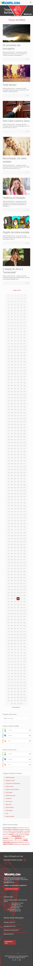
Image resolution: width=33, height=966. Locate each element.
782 (12, 685)
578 (12, 583)
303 (15, 445)
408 (24, 496)
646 (18, 616)
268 (18, 427)
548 (12, 568)
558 (24, 571)
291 (15, 439)
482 (12, 535)
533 (21, 559)
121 (8, 355)
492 (24, 538)
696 (24, 640)
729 (15, 658)
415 (8, 502)
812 (12, 700)
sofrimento (20, 842)
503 (21, 544)
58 (18, 322)
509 (21, 547)
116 (12, 352)
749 (21, 667)
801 (15, 694)
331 (8, 460)
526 (18, 556)
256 (18, 421)
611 (21, 598)
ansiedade (14, 827)
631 (8, 610)
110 (12, 349)
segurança (13, 842)
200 (12, 394)
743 (21, 664)
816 (24, 700)
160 (18, 373)
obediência (21, 834)
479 (21, 532)
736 (18, 661)
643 (9, 616)
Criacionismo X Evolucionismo (13, 783)
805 (9, 697)
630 (24, 607)
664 (18, 625)
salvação (6, 842)
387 (15, 487)
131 (21, 358)
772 (18, 679)
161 (21, 373)
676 (18, 631)
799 (9, 694)
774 (24, 679)
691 (8, 640)
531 (15, 559)
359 (21, 472)
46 (18, 316)
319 (8, 454)
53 (21, 319)
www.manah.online (14, 907)
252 (24, 418)
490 (18, 538)
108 (24, 346)
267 (15, 427)
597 (15, 592)
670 (18, 628)
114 (24, 349)
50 (11, 319)
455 (21, 520)
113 (21, 349)
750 (24, 667)
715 (8, 652)
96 (24, 340)
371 (21, 478)
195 (15, 391)
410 (12, 499)
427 (9, 508)
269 (21, 427)
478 (18, 532)
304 (18, 445)
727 (8, 658)
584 (12, 586)
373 (9, 481)
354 (24, 469)
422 (12, 505)
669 (15, 628)
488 (12, 538)
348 (24, 466)
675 (15, 631)
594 (24, 589)
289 (9, 439)
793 (9, 691)
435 (15, 511)
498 (24, 541)
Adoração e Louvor (10, 780)
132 (24, 358)
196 (18, 391)
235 (9, 412)
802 (18, 694)
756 (24, 670)
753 (15, 670)
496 (18, 541)
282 (24, 433)
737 (21, 661)
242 (12, 415)
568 (18, 577)
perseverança (12, 838)
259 (9, 424)
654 (24, 619)
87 (15, 337)
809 (21, 697)
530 (12, 559)
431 (21, 508)
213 (15, 400)
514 (18, 550)
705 (15, 646)
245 (21, 415)
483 (15, 535)
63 (15, 325)
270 (24, 427)
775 (8, 682)
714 (24, 649)
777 (15, 682)
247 (9, 418)
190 (18, 388)
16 (18, 301)
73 (8, 331)
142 (18, 364)
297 (15, 442)
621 (15, 604)
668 (12, 628)
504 (24, 544)
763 (9, 676)
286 (18, 436)
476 (12, 532)
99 (15, 343)
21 (14, 304)
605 (21, 595)
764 (12, 676)
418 (18, 502)
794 (12, 691)
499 (9, 544)
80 (12, 334)
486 (24, 535)
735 (15, 661)
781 (8, 685)
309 (15, 448)
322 (18, 454)
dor (3, 832)
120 (24, 352)
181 (8, 385)
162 (24, 373)
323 (21, 454)
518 (12, 553)
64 (18, 325)
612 (24, 598)
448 (18, 517)
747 (15, 667)
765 (15, 676)
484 (18, 535)
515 (21, 550)
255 (15, 421)
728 (12, 658)
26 (11, 307)
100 (18, 343)
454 (18, 520)
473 (21, 529)
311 (21, 448)
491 (21, 538)
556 (18, 571)
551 (21, 568)
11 (21, 298)
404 (12, 496)
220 (18, 403)
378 (24, 481)
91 (8, 340)
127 (8, 358)
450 (24, 517)
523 (9, 556)
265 (9, 427)
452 (12, 520)
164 (12, 376)
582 (24, 583)
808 (18, 697)
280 (18, 433)
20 (11, 304)
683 (21, 634)
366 (24, 475)
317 (21, 451)
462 (24, 523)
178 (18, 382)
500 (12, 544)
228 (24, 406)
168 (24, 376)
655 (9, 622)
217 (8, 403)
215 (21, 400)
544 (18, 565)
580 (18, 583)
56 (11, 322)
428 (12, 508)
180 (24, 382)
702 (24, 643)
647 (21, 616)
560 (12, 574)
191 (21, 388)
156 (24, 370)
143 (21, 364)
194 (12, 391)
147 (15, 367)
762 (24, 673)
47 (21, 316)
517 (8, 553)
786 (24, 685)
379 (9, 484)
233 (21, 409)
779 (21, 682)
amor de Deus (7, 827)
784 (18, 685)
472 (18, 529)
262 (18, 424)
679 (9, 634)
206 (12, 397)
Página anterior (17, 290)
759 (15, 673)
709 (9, 649)
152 (12, 370)
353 (21, 469)
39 (15, 313)
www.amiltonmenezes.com (13, 909)
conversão (15, 831)
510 (24, 547)
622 (18, 604)
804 (24, 694)
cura (24, 831)
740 (12, 664)
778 (18, 682)
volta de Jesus (26, 844)
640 (18, 613)
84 (24, 334)
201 (15, 394)
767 (21, 676)
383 (21, 484)
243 (15, 415)
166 (18, 376)
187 (8, 388)
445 (9, 517)
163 (8, 376)
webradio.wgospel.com (15, 910)
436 (18, 511)
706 (18, 646)
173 (21, 379)
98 (11, 343)
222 (24, 403)
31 (8, 310)
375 (15, 481)
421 (8, 505)
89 (21, 337)
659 (21, 622)
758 (12, 673)
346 (18, 466)
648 (24, 616)
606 (24, 595)
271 (8, 430)
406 (18, 496)
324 (24, 454)
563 (21, 574)
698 (12, 643)
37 (8, 313)
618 (24, 601)
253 (9, 421)
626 (12, 607)
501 (15, 544)
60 (24, 322)
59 (21, 322)
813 (15, 700)
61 (8, 325)
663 (15, 625)
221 (21, 403)
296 (12, 442)
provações (15, 840)
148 (18, 367)
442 (18, 514)
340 (18, 463)
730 (18, 658)
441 (15, 514)
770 (12, 679)
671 (21, 628)
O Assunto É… (9, 798)
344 (12, 466)
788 (12, 688)
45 (15, 316)
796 (18, 691)
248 (12, 418)
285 (15, 436)
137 (21, 361)
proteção (10, 840)
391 (8, 490)
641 (21, 613)
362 (12, 475)
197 (21, 391)
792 (24, 688)
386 (12, 487)
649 (9, 619)
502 (18, 544)
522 (24, 553)
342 (24, 463)
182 (12, 385)
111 (15, 349)
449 (21, 517)
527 (21, 556)
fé (15, 832)
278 (12, 433)
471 (15, 529)
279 (15, 433)
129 (15, 358)
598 (18, 592)
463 (9, 526)
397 (9, 493)
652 (18, 619)
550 (18, 568)
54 (24, 319)
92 (11, 340)
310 (18, 448)
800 (12, 694)
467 (21, 526)
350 (12, 469)
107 (21, 346)
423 (15, 505)
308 (12, 448)
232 (18, 409)
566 (12, 577)
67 (8, 328)
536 (12, 562)
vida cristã (7, 844)
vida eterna (15, 844)
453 (15, 520)
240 (24, 412)
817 (12, 703)
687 (15, 637)
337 (9, 463)
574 (18, 580)
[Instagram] (20, 960)
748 (18, 667)
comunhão (7, 829)
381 (15, 484)
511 (8, 550)
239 (21, 412)
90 (24, 337)
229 (9, 409)
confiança (15, 829)
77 (21, 331)
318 (24, 451)
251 (21, 418)
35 (21, 310)
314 (12, 451)
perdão (5, 838)
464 (12, 526)
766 (18, 676)
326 (12, 457)
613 (8, 601)
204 (24, 394)
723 (15, 655)
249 (15, 418)
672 (24, 628)
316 (18, 451)
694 (18, 640)
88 (18, 337)
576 (24, 580)
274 (18, 430)
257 (21, 421)
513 (15, 550)
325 (9, 457)
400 (18, 493)
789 (15, 688)
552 (24, 568)
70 (18, 328)
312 (24, 448)
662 (12, 625)
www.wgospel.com (16, 904)
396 (24, 490)
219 (15, 403)
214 (18, 400)
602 (12, 595)
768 (24, 676)
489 (15, 538)
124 (18, 355)
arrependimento (20, 827)
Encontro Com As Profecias (12, 789)
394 (18, 490)
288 (24, 436)
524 (12, 556)
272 (12, 430)
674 (12, 631)
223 (9, 406)
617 (21, 601)
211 (8, 400)
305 (21, 445)
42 (24, 313)
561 (15, 574)
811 (8, 700)
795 (15, 691)
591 (15, 589)
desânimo (27, 831)
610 (18, 598)
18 (24, 301)
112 (18, 349)
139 (8, 364)
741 (15, 664)
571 (8, 580)
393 (15, 490)
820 (21, 703)
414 (24, 499)
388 (18, 487)
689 (21, 637)
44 (11, 316)
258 (24, 421)
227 (21, 406)
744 (24, 664)
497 (21, 541)
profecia (5, 840)
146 (12, 367)
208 (18, 397)
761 (21, 673)
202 (18, 394)
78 (24, 331)
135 (15, 361)
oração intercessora (7, 836)
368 (12, 478)
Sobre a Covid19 (22, 953)
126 (24, 355)
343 (9, 466)
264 (24, 424)
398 (12, 493)
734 (12, 661)
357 (15, 472)
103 (9, 346)
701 (21, 643)
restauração (20, 840)
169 (8, 379)
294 (24, 439)
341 (21, 463)
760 (18, 673)
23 (21, 304)
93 (15, 340)
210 (24, 397)
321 (15, 454)
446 (12, 517)
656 (12, 622)
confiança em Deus (24, 829)
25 (8, 307)
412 (18, 499)
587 (21, 586)
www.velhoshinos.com (16, 906)
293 (21, 439)
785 (21, 685)
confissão (5, 831)
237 (15, 412)
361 (8, 475)
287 (21, 436)
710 (12, 649)
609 (15, 598)
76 (18, 331)
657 (15, 622)
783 (15, 685)
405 (15, 496)
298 (18, 442)
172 (18, 379)
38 (11, 313)
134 (12, 361)
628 (18, 607)
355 (9, 472)
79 (8, 334)
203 (21, 394)
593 (21, 589)
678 (24, 631)
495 (15, 541)
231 (15, 409)
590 (12, 589)
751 (8, 670)
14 (11, 301)
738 (24, 661)
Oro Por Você (9, 801)
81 (14, 334)
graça (23, 832)
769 (9, 679)
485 (21, 535)
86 (11, 337)
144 (24, 364)
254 (12, 421)
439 (9, 514)
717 (15, 652)
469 (9, 529)
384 (24, 484)
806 (12, 697)
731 (21, 658)
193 (8, 391)
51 (14, 319)
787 (9, 688)
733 (9, 661)
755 (21, 670)
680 (12, 634)
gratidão (19, 833)
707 (21, 646)
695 (21, 640)
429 (15, 508)
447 (15, 517)
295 (9, 442)
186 (24, 385)
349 (9, 469)
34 (18, 310)
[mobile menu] (30, 2)
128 (12, 358)
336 (24, 460)
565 (9, 577)
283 (9, 436)
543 (15, 565)
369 (15, 478)
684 (24, 634)
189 (15, 388)
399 (15, 493)
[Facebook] (15, 960)
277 (8, 433)
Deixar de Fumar (10, 786)
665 (21, 625)
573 (15, 580)
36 (24, 310)
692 (12, 640)
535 (9, 562)
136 (18, 361)
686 (12, 637)
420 (24, 502)
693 (15, 640)
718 (18, 652)
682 (18, 634)
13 (8, 301)
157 (8, 373)
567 (15, 577)
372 (24, 478)
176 (12, 382)
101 (21, 343)
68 (11, 328)
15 (14, 301)
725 (21, 655)
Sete (7, 813)
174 (24, 379)
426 (24, 505)
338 (12, 463)
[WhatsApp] (13, 960)
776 (12, 682)
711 (15, 649)
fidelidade (12, 833)
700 (18, 643)
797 (21, 691)
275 (21, 430)
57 (14, 322)
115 (8, 352)
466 (18, 526)
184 (18, 385)
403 (9, 496)
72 (24, 328)
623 (21, 604)
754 (18, 670)
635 (21, 610)
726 (24, 655)
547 (9, 568)
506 (12, 547)
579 (15, 583)
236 (12, 412)
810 (24, 697)
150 (24, 367)
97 (8, 343)
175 (8, 382)
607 (9, 598)
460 (18, 523)
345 (15, 466)
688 (18, 637)
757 (8, 673)
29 (21, 307)
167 (21, 376)
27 (14, 307)
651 (15, 619)
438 (24, 511)
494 (12, 541)
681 (15, 634)
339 (15, 463)
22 (18, 304)
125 (21, 355)
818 (15, 703)
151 (8, 370)
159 (15, 373)
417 (15, 502)
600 (24, 592)
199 (8, 394)
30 (24, 307)
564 (24, 574)
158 (12, 373)
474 (24, 529)
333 (15, 460)
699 (15, 643)
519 (15, 553)
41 (21, 313)
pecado (23, 836)
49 (8, 319)
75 (14, 331)
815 (21, 700)
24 (24, 304)
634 (18, 610)
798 (24, 691)
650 (12, 619)
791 (21, 688)
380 (12, 484)
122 (12, 355)
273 (15, 430)
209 (21, 397)
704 (12, 646)
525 (15, 556)
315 (15, 451)
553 (9, 571)
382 (18, 484)
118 (18, 352)
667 (9, 628)
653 (21, 619)
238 (18, 412)
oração (27, 834)
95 (21, 340)
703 (9, 646)
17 (21, 301)
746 (12, 667)
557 (21, 571)
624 (24, 604)
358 (18, 472)
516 (24, 550)
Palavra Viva (9, 804)
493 (9, 541)
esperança (7, 832)
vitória (20, 844)
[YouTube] (18, 960)
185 (21, 385)
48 (24, 316)
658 (18, 622)
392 (12, 490)
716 (12, 652)
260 (12, 424)
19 (8, 304)
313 (8, 451)
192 (24, 388)
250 (18, 418)
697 (9, 643)
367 (9, 478)
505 (9, 547)
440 (12, 514)
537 (15, 562)
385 (9, 487)
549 (15, 568)
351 (15, 469)
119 (21, 352)
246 (24, 415)
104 (12, 346)
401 (21, 493)
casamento (26, 827)
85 (8, 337)
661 (8, 625)
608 (12, 598)
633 (15, 610)
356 (12, 472)
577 (8, 583)
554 (12, 571)
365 (21, 475)
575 (21, 580)
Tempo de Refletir (10, 816)
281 (21, 433)
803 (21, 694)
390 (24, 487)
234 (24, 409)
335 (21, 460)
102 (24, 343)
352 (18, 469)
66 (24, 325)
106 (18, 346)
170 (12, 379)
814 (18, 700)
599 (21, 592)
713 (21, 649)
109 (9, 349)
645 (15, 616)
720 (24, 652)
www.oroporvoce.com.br (17, 903)
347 (21, 466)
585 (15, 586)
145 (8, 367)
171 (15, 379)
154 (18, 370)
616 (18, 601)
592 (18, 589)
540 (24, 562)
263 (21, 424)
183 (15, 385)
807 (15, 697)
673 (9, 631)
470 (12, 529)
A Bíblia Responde (10, 777)
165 (15, 376)
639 (15, 613)
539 (21, 562)
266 (12, 427)
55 (8, 322)
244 (18, 415)
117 (15, 352)
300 (24, 442)
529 (9, 559)
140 (12, 364)
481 (9, 535)
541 (8, 565)
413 (21, 499)
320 (12, 454)
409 (9, 499)
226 (18, 406)
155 (21, 370)
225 (15, 406)
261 (15, 424)
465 (15, 526)
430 (18, 508)
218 (12, 403)
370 (18, 478)
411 (15, 499)
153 (15, 370)
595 (9, 592)
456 (24, 520)
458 (12, 523)
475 (9, 532)
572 (12, 580)
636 (24, 610)
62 (11, 325)
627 (15, 607)
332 (12, 460)
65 (21, 325)
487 (9, 538)
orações (16, 836)
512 (12, 550)
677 (21, 631)
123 (15, 355)
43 (8, 316)
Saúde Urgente (9, 810)
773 (21, 679)
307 (9, 448)
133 (8, 361)
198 (24, 391)
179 (21, 382)
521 (21, 553)
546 (24, 565)
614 (12, 601)
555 (15, 571)
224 (12, 406)
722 (12, 655)
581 (21, 583)
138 (24, 361)
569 (21, 577)
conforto (9, 831)
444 (24, 514)
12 (24, 298)
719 (21, 652)
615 (15, 601)
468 (24, 526)
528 (24, 556)
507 (15, 547)
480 (24, 532)
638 (12, 613)
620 (12, 604)
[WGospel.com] (10, 2)
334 (18, 460)
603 (15, 595)
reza (25, 840)
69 (15, 328)
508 (18, 547)
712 (18, 649)
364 (18, 475)
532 (18, 559)
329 (21, 457)
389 (21, 487)
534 (24, 559)
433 (9, 511)
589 (9, 589)
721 (8, 655)
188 (12, 388)
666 (24, 625)
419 (21, 502)
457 (9, 523)
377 (21, 481)
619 (8, 604)
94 (18, 340)
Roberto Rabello (10, 807)
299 (21, 442)
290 (12, 439)
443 (21, 514)
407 (21, 496)
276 (24, 430)
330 (24, 457)
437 (21, 511)
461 (21, 523)
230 (12, 409)
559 (9, 574)
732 (24, 658)
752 (12, 670)
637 (9, 613)
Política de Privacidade (12, 953)
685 (9, 637)
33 (15, 310)
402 (24, 493)
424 (18, 505)
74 (11, 331)
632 (12, 610)
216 (24, 400)
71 (21, 328)
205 (9, 397)
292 (18, 439)
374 (12, 481)
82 (18, 334)
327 (15, 457)
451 (8, 520)
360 (24, 472)
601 (9, 595)
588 (24, 586)
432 (24, 508)
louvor (7, 834)
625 (9, 607)
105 (15, 346)
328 (18, 457)
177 (15, 382)
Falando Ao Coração (10, 795)
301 (9, 445)
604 (18, 595)
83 (21, 334)
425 (21, 505)
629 (21, 607)
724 (18, 655)
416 (12, 502)
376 (18, 481)
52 (18, 319)
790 (18, 688)
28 (18, 307)
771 (15, 679)
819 (18, 703)
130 (18, 358)
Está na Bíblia (9, 792)
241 (8, 415)
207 (15, 397)
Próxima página (16, 707)
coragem (20, 831)
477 (15, 532)
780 (24, 682)
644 (12, 616)
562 (18, 574)
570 (24, 577)
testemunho (26, 842)
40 (18, 313)
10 (18, 298)
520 (18, 553)
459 (15, 523)
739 (9, 664)
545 (21, 565)
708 (24, 646)
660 (24, 622)
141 (15, 364)
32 (11, 310)
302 (12, 445)
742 (18, 664)
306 (24, 445)
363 (15, 475)
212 (12, 400)
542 (12, 565)
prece (18, 838)
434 (12, 511)
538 (18, 562)
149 (21, 367)
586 (18, 586)
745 (8, 667)
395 (21, 490)
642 (24, 613)
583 (9, 586)
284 (12, 436)
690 (24, 637)
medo (11, 834)
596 (12, 592)
